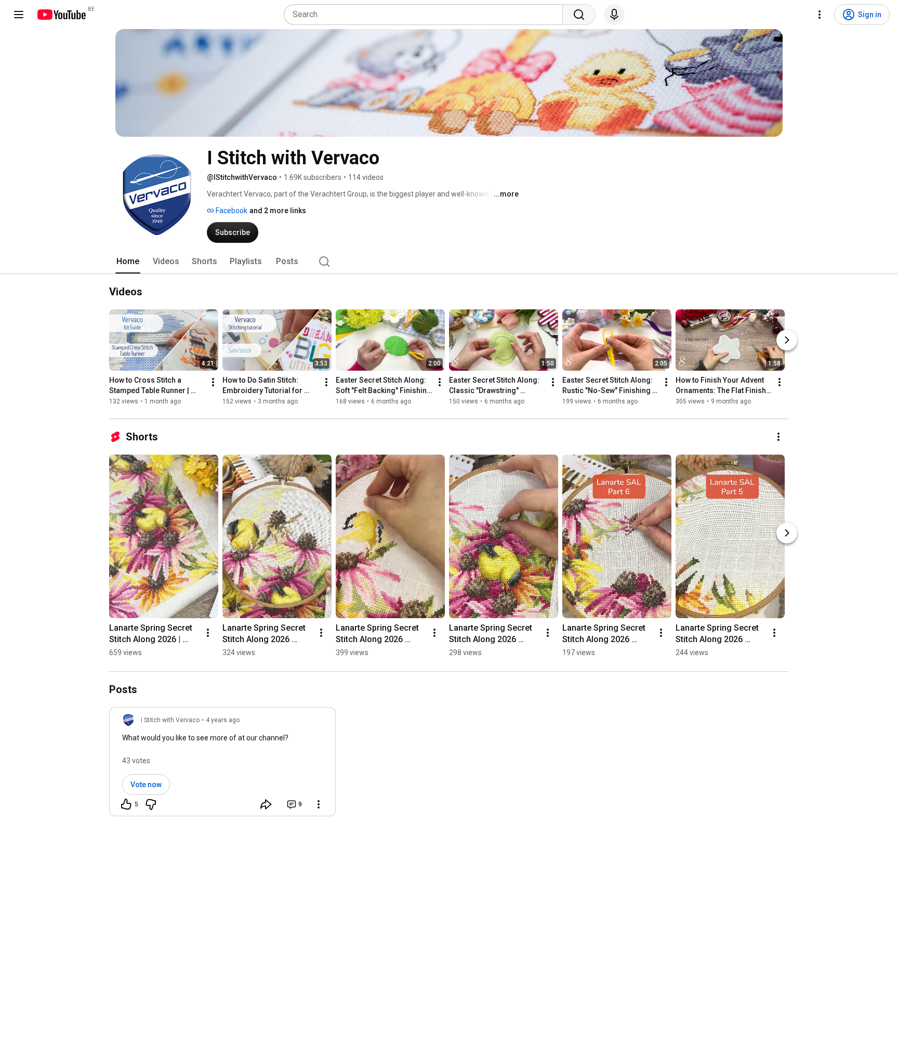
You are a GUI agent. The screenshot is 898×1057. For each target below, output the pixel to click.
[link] (222, 765)
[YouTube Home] (61, 14)
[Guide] (18, 14)
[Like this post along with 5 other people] (126, 804)
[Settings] (819, 14)
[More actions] (213, 382)
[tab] (127, 261)
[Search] (579, 14)
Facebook (230, 210)
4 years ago (223, 720)
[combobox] (426, 14)
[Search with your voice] (614, 14)
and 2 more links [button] (277, 210)
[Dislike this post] (150, 804)
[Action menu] (318, 804)
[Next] (786, 340)
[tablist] (449, 261)
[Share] (266, 804)
